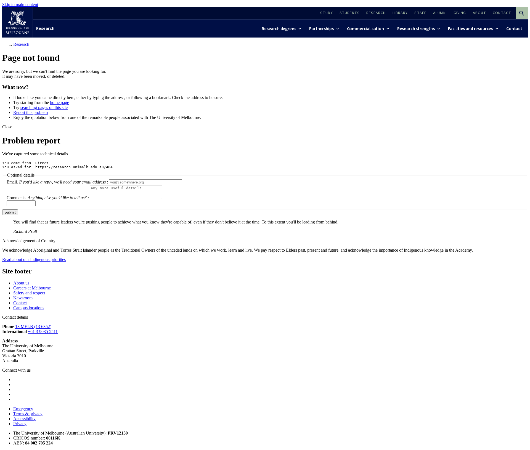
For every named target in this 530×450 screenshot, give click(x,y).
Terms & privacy (28, 413)
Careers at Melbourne (32, 288)
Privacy (19, 423)
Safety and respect (29, 293)
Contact (20, 302)
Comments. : (48, 197)
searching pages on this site (44, 107)
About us (21, 283)
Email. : (57, 182)
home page (59, 102)
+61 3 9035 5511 (43, 331)
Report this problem (30, 112)
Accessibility (24, 418)
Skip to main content (20, 4)
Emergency (23, 408)
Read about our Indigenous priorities (34, 259)
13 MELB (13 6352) (33, 326)
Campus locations (28, 307)
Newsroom (23, 297)
